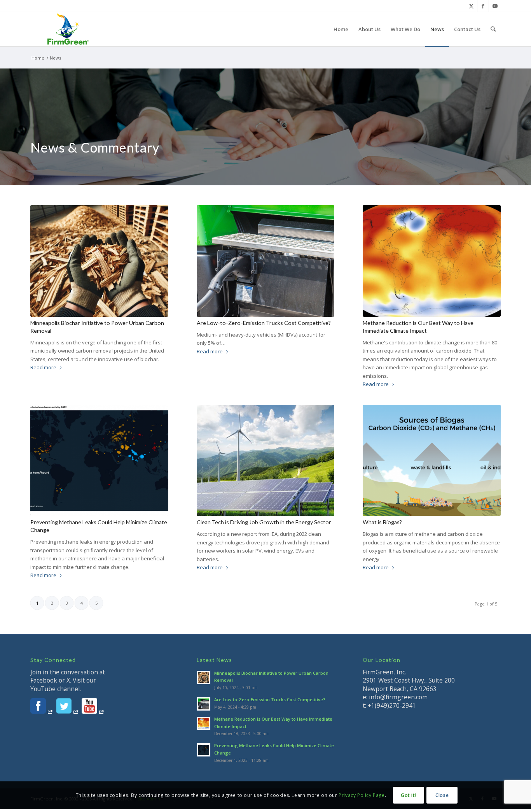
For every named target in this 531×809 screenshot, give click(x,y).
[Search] (493, 29)
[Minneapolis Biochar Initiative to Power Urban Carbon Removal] (99, 261)
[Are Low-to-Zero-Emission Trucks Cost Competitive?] (266, 261)
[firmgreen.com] (67, 29)
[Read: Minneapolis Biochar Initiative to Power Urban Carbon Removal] (204, 677)
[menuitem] (340, 29)
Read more (43, 367)
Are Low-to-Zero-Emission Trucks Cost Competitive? (264, 322)
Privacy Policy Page (361, 795)
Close (442, 795)
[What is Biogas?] (432, 460)
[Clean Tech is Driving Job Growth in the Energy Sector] (266, 460)
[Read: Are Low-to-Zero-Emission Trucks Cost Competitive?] (204, 704)
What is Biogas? (382, 522)
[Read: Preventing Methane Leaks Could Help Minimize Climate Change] (204, 750)
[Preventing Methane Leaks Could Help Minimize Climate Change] (99, 460)
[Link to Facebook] (483, 6)
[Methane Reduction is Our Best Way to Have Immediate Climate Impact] (432, 261)
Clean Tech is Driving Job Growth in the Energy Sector (264, 522)
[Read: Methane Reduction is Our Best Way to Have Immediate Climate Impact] (204, 723)
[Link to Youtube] (495, 6)
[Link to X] (471, 6)
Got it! (408, 795)
